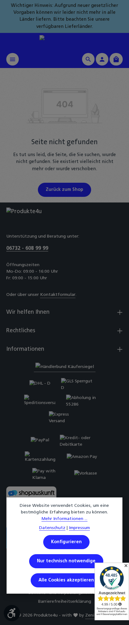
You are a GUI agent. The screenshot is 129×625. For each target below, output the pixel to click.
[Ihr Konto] (102, 59)
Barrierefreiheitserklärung (64, 601)
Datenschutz (52, 528)
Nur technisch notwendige (66, 561)
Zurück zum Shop (64, 189)
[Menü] (12, 59)
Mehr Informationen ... (64, 519)
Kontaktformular (57, 294)
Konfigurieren (66, 542)
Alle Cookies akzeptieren (66, 580)
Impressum (79, 528)
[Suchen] (88, 59)
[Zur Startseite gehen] (64, 41)
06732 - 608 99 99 (27, 248)
